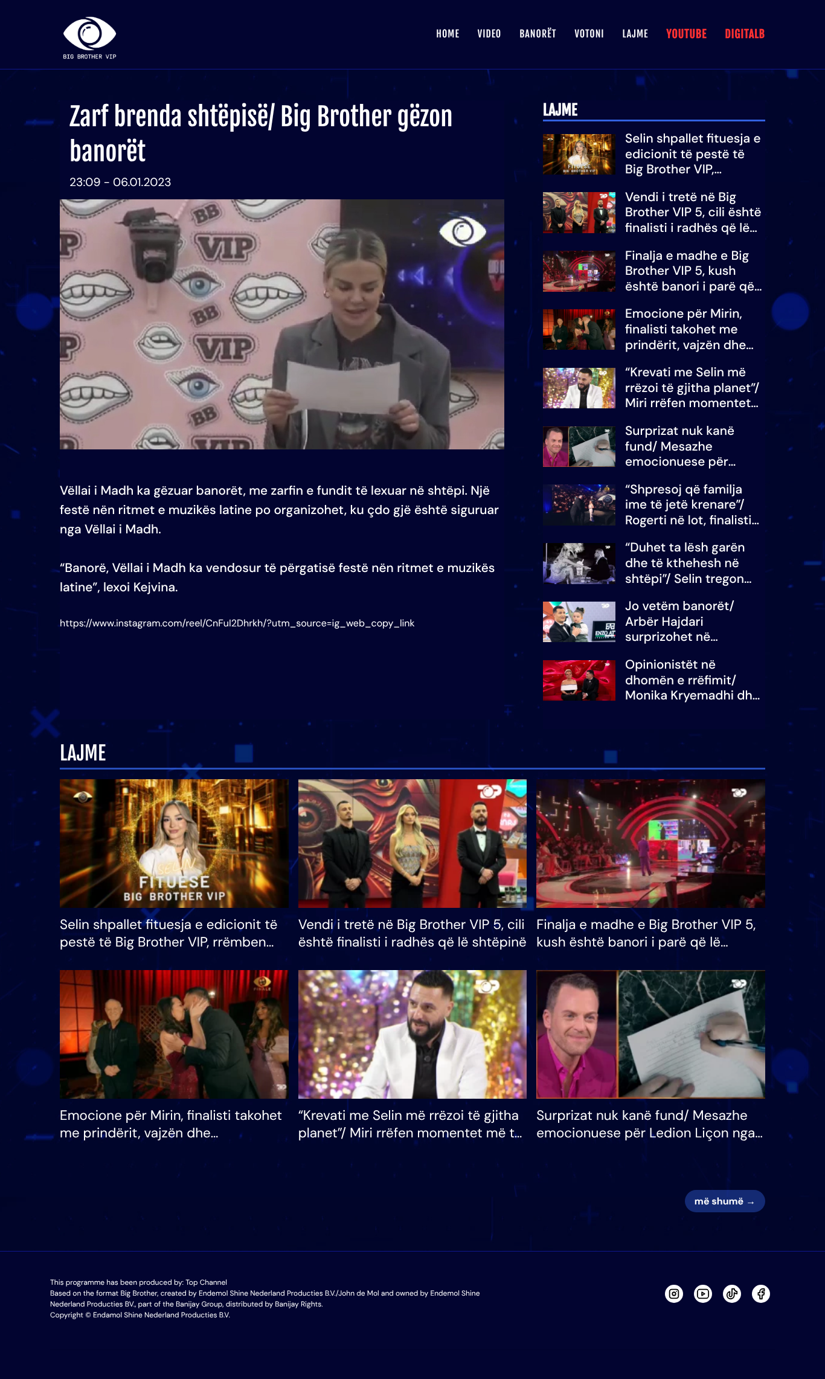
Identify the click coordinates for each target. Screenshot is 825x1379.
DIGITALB (745, 34)
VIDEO (489, 34)
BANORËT (537, 34)
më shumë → (725, 1201)
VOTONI (589, 34)
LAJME (636, 34)
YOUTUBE (686, 34)
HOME (447, 34)
